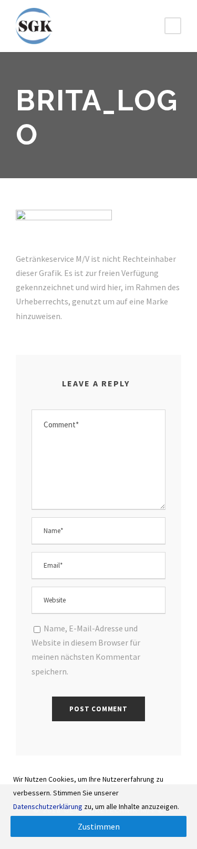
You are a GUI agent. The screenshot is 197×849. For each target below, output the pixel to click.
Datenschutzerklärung (47, 806)
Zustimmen (99, 826)
